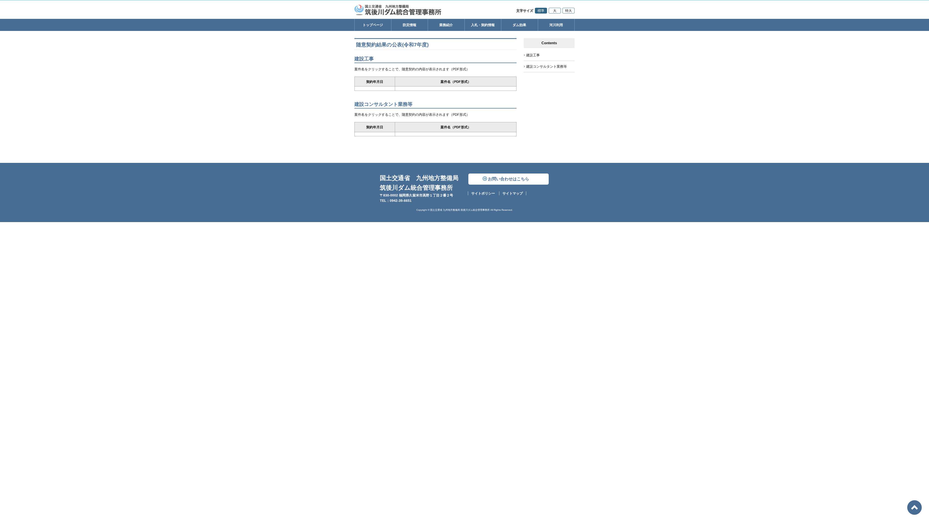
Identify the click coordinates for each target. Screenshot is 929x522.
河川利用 (556, 25)
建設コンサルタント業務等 (546, 66)
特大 (568, 11)
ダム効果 (519, 25)
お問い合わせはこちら (508, 179)
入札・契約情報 (483, 25)
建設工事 (533, 55)
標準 (541, 11)
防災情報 (409, 25)
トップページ (373, 25)
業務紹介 (446, 25)
